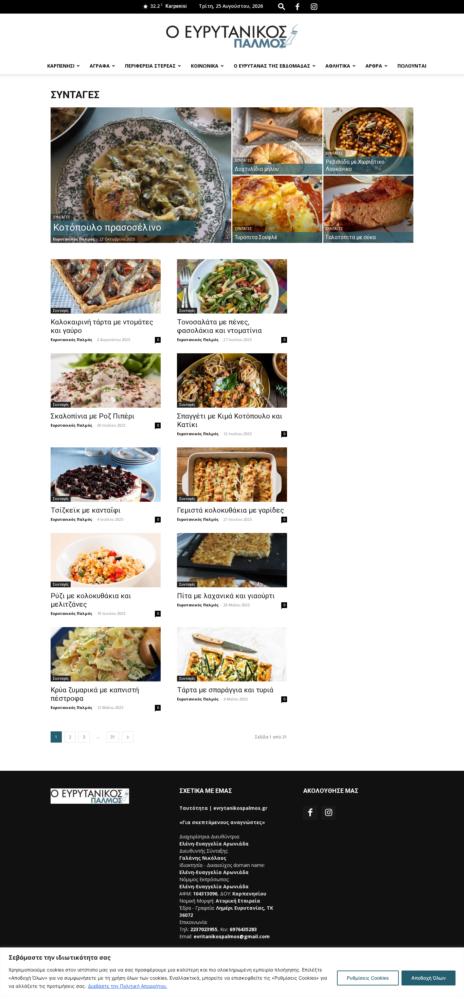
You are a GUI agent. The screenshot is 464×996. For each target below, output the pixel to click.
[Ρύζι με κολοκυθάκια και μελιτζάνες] (106, 560)
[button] (281, 6)
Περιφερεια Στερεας (150, 66)
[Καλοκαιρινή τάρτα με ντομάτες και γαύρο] (106, 286)
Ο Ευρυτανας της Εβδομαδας (272, 66)
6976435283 (243, 929)
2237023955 (203, 929)
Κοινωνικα (204, 66)
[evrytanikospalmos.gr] (232, 36)
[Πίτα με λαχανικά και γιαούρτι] (232, 560)
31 (112, 737)
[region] (232, 971)
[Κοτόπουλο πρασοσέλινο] (141, 185)
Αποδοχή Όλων (428, 978)
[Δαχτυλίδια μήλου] (277, 141)
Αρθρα (373, 66)
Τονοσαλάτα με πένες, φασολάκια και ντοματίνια (219, 326)
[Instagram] (314, 7)
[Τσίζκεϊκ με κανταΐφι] (106, 474)
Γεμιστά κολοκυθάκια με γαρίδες (230, 510)
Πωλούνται (411, 66)
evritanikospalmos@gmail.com (232, 936)
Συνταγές (61, 217)
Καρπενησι (60, 66)
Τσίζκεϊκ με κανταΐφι (86, 510)
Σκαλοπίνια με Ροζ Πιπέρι (93, 416)
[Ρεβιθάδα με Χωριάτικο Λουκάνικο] (368, 141)
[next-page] (127, 737)
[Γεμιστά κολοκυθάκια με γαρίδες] (232, 474)
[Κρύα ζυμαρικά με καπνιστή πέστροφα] (106, 654)
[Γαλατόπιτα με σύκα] (368, 209)
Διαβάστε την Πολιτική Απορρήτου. (127, 986)
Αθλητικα (337, 66)
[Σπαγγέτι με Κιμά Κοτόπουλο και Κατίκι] (232, 380)
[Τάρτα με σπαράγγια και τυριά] (232, 654)
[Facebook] (297, 7)
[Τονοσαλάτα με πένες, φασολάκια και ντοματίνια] (232, 286)
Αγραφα (100, 66)
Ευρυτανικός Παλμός (74, 239)
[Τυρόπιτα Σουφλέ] (277, 209)
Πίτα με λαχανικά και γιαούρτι (226, 596)
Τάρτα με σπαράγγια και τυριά (225, 690)
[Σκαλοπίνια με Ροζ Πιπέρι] (106, 380)
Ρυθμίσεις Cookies (368, 978)
